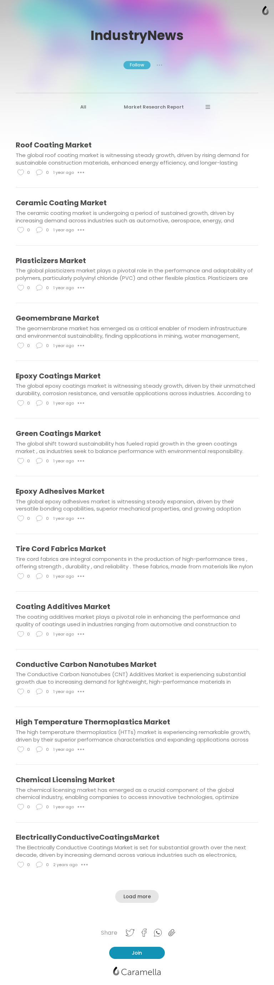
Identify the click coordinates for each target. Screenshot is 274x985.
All (83, 107)
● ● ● (159, 65)
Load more (137, 896)
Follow (137, 65)
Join (137, 952)
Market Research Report (154, 107)
